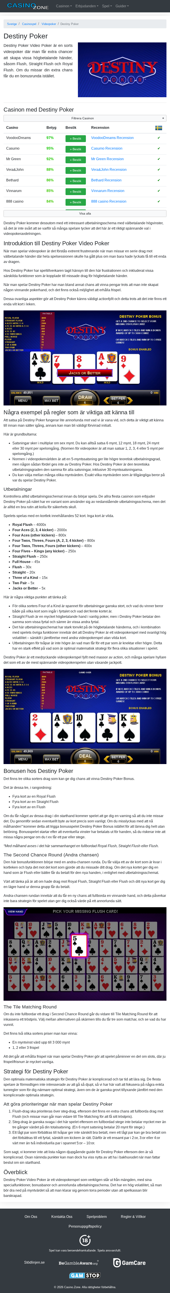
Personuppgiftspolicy (85, 1226)
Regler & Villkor (133, 1217)
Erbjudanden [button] (85, 6)
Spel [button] (105, 6)
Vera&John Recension (109, 169)
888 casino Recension (108, 201)
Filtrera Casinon (82, 118)
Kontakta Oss (61, 1217)
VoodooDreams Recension (112, 138)
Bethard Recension (106, 180)
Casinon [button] (62, 6)
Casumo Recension (106, 148)
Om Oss (31, 1217)
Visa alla (85, 213)
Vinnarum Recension (107, 191)
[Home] (28, 6)
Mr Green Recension (107, 159)
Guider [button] (121, 6)
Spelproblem (97, 1217)
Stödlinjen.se (34, 1262)
